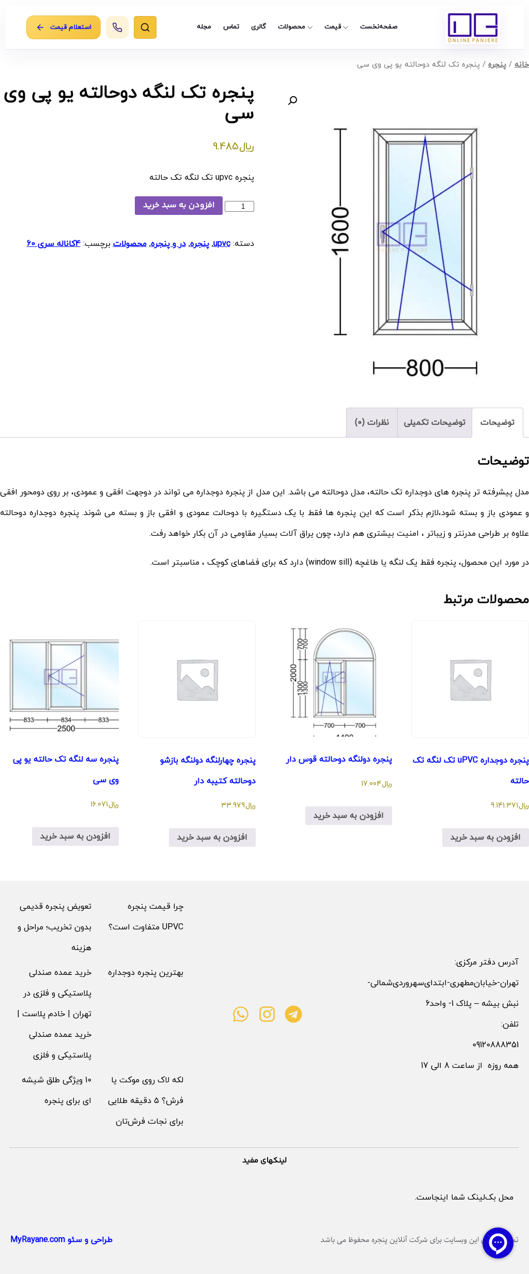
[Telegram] (293, 1014)
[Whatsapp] (241, 1014)
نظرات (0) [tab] (372, 422)
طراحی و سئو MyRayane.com (61, 1240)
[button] (292, 100)
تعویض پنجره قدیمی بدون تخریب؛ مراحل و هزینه (54, 927)
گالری (258, 27)
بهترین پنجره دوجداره (145, 972)
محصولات (291, 27)
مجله (204, 27)
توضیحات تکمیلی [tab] (434, 422)
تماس (231, 27)
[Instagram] (267, 1014)
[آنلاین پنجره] (473, 27)
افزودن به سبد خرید (178, 205)
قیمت (332, 27)
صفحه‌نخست (378, 27)
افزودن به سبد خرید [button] (485, 837)
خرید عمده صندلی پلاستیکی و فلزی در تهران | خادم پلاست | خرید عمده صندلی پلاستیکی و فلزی (54, 1014)
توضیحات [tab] (497, 422)
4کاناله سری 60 (54, 244)
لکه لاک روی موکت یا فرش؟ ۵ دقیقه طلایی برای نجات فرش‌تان (145, 1101)
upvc (221, 244)
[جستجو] (145, 27)
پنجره (497, 64)
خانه (522, 64)
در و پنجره (168, 244)
